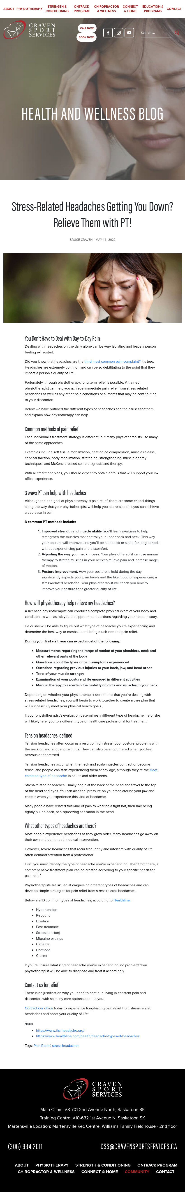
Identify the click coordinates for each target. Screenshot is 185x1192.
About (8, 9)
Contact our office (39, 1008)
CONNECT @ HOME (130, 9)
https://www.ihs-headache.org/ (60, 1030)
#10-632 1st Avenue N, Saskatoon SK (109, 1117)
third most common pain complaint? (112, 361)
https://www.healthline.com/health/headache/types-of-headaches (87, 1036)
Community (137, 1172)
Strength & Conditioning (57, 9)
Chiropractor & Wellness (106, 9)
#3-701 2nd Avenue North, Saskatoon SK (105, 1109)
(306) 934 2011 (25, 1146)
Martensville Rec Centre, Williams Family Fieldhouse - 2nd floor (114, 1126)
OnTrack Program (82, 9)
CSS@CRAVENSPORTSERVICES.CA (139, 1146)
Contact (174, 9)
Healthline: (122, 900)
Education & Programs (152, 9)
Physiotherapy (29, 9)
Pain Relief (42, 1045)
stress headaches (65, 1045)
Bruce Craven (81, 239)
